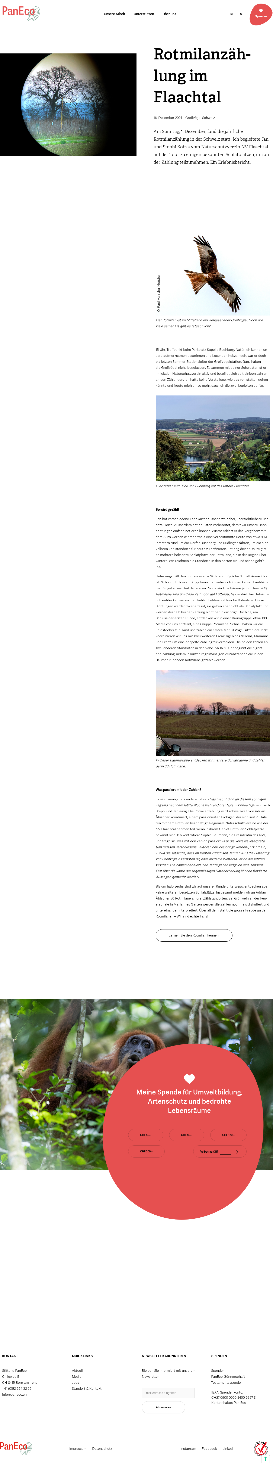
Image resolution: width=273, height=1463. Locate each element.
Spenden (261, 16)
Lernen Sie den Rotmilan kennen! (194, 935)
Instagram (188, 1448)
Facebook (209, 1448)
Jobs (75, 1382)
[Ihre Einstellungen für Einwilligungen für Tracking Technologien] (265, 1459)
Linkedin (228, 1448)
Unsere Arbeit (114, 14)
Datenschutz (102, 1448)
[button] (241, 14)
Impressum (78, 1448)
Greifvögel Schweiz (200, 117)
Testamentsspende (226, 1382)
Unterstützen (144, 14)
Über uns (169, 14)
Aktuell (77, 1370)
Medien (77, 1376)
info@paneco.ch (14, 1394)
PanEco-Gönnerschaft (228, 1376)
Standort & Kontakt (87, 1388)
